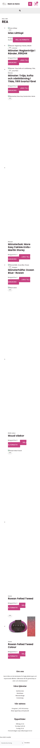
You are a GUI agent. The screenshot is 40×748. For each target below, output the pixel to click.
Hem (3, 19)
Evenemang (20, 698)
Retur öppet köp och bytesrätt (20, 711)
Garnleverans (20, 691)
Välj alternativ (22, 40)
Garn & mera (14, 4)
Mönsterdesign (20, 695)
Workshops (20, 693)
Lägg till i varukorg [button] (18, 61)
